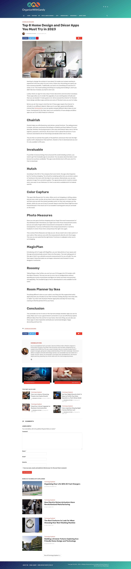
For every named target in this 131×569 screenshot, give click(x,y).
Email (24, 456)
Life (57, 15)
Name (24, 451)
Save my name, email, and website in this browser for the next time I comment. (45, 468)
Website (24, 462)
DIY (39, 15)
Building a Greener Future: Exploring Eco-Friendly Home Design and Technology (61, 540)
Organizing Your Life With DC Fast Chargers (62, 484)
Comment (25, 431)
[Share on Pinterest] (37, 38)
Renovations (64, 15)
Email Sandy (33, 565)
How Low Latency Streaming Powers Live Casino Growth (40, 395)
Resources (73, 15)
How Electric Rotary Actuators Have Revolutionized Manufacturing (59, 503)
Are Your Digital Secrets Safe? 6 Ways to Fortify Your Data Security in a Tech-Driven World (72, 396)
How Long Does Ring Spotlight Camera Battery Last (71, 409)
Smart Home (82, 15)
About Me (25, 565)
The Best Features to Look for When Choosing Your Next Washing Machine (59, 522)
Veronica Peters (31, 33)
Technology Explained (28, 21)
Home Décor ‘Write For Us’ (45, 565)
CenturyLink (38, 108)
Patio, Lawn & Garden (47, 15)
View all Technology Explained (51, 555)
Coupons (34, 15)
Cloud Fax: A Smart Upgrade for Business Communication (40, 407)
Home (28, 15)
